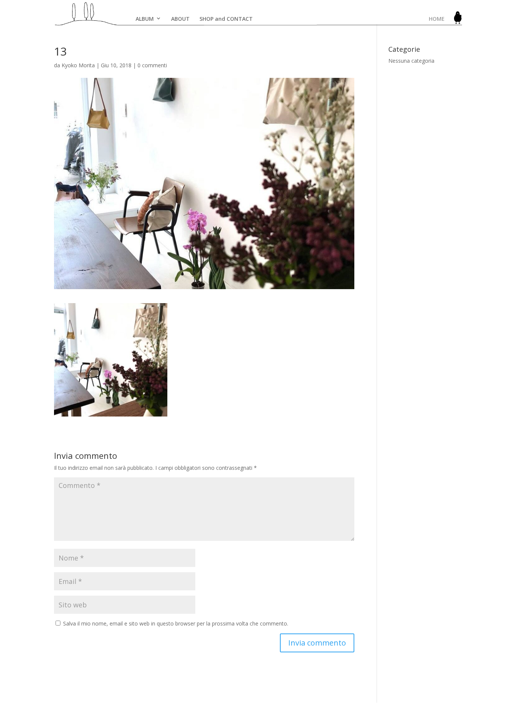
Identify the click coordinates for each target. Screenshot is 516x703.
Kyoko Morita (78, 65)
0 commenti (152, 65)
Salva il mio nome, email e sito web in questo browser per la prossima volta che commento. (175, 623)
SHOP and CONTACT (226, 18)
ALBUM (145, 18)
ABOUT (180, 18)
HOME (437, 18)
